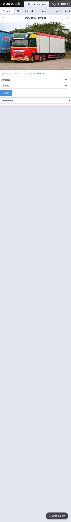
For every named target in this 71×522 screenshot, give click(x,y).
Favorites (58, 11)
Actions (5, 79)
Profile (44, 11)
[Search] (66, 11)
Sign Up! (57, 4)
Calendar (30, 11)
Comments (7, 100)
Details (5, 85)
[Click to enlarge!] (35, 46)
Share (6, 93)
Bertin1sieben (36, 4)
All (18, 11)
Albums (7, 11)
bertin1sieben (35, 73)
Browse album (57, 515)
